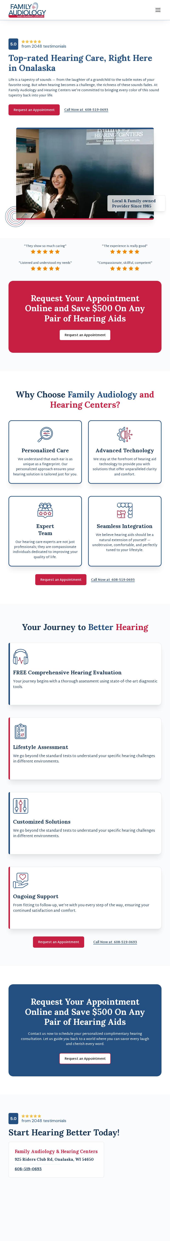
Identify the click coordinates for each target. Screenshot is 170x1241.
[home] (27, 10)
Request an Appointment (34, 110)
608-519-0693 (28, 1169)
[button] (157, 10)
